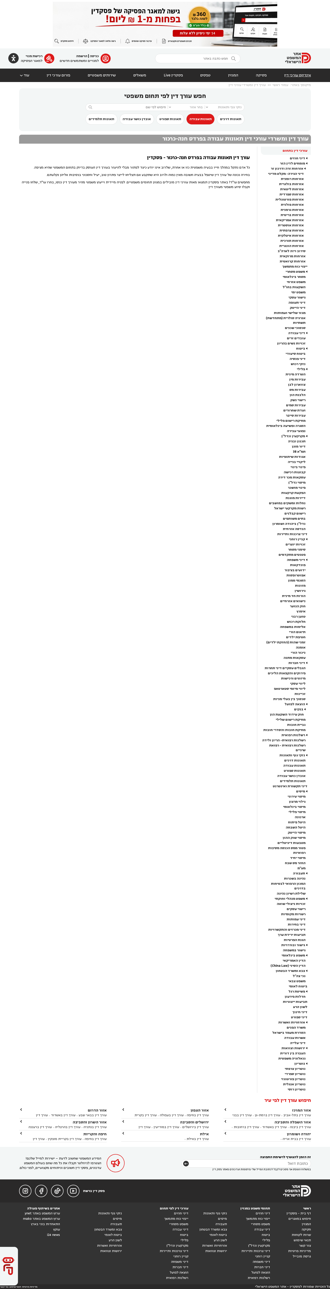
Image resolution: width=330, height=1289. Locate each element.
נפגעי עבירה (296, 431)
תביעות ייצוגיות (295, 1001)
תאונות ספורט (170, 119)
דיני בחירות (297, 924)
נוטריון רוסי (297, 1089)
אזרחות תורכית (292, 240)
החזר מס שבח (295, 863)
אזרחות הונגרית (291, 246)
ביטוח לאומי (298, 986)
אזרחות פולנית (292, 204)
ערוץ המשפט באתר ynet (42, 1213)
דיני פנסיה (298, 359)
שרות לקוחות (301, 1235)
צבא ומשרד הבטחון (290, 971)
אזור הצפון (200, 1110)
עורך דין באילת (198, 1139)
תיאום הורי (297, 632)
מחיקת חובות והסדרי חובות (284, 730)
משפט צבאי (297, 981)
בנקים (298, 709)
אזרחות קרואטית (293, 261)
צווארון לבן (297, 384)
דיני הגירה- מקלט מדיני (286, 173)
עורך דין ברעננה (40, 1127)
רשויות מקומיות (293, 914)
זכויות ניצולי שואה (291, 904)
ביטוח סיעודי (296, 353)
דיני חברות (296, 663)
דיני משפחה (296, 560)
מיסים (300, 791)
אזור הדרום (97, 1110)
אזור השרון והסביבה (90, 1122)
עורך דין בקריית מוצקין (64, 1139)
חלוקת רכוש (296, 621)
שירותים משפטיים (102, 75)
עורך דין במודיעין (166, 1127)
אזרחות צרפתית (291, 230)
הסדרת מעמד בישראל (289, 1032)
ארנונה (300, 817)
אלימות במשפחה (293, 627)
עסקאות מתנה (295, 657)
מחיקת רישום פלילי (291, 420)
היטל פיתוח (297, 822)
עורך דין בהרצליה (67, 1127)
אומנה (301, 647)
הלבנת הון (298, 395)
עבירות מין (297, 379)
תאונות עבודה (200, 119)
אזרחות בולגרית (291, 184)
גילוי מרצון (297, 801)
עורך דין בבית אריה (297, 1139)
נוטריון (299, 1063)
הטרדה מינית (296, 374)
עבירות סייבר (296, 415)
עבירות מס (297, 389)
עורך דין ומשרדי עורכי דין (247, 85)
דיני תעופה (297, 302)
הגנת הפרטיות (295, 940)
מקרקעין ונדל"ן (293, 436)
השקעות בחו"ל (294, 287)
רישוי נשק (298, 400)
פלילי (301, 369)
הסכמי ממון (297, 580)
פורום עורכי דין (58, 75)
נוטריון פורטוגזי (293, 1079)
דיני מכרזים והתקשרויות (287, 929)
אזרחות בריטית (292, 215)
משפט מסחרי (295, 271)
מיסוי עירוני (297, 796)
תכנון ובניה (297, 441)
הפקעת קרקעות (293, 493)
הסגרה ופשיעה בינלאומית (286, 426)
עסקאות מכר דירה (292, 477)
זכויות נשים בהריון (291, 343)
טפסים (205, 75)
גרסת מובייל (302, 1256)
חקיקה (306, 1229)
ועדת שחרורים (294, 410)
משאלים (139, 75)
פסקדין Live (173, 75)
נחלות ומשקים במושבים (287, 503)
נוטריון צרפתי (295, 1068)
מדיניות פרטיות (299, 1251)
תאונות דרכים (230, 119)
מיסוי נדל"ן (297, 482)
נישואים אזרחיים (293, 601)
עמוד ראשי (280, 85)
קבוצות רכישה (295, 472)
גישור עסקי (297, 297)
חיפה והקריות (95, 1134)
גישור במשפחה (294, 950)
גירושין (300, 590)
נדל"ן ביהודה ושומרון (289, 523)
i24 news (53, 1235)
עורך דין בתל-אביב (297, 1115)
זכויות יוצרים (296, 544)
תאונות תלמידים (101, 119)
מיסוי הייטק (297, 832)
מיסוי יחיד (298, 858)
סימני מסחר (297, 549)
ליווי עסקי (298, 683)
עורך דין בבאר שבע (93, 1115)
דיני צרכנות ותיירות (292, 534)
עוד (24, 75)
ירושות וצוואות (293, 1048)
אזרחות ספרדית (291, 194)
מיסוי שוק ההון (294, 837)
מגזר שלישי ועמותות (290, 313)
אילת (204, 1134)
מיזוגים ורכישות (293, 678)
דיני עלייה (298, 1043)
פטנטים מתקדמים (292, 554)
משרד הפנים (296, 1027)
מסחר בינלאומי (294, 277)
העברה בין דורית (293, 1053)
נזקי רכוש (298, 364)
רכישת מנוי (34, 56)
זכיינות (300, 694)
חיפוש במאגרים (299, 1218)
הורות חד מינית (294, 596)
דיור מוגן (299, 446)
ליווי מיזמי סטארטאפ (290, 688)
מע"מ (301, 868)
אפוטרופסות (296, 575)
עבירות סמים (296, 405)
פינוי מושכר (297, 487)
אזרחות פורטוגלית (289, 199)
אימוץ (301, 611)
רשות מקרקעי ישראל (290, 508)
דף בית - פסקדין (298, 1213)
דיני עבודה (296, 333)
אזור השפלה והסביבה (293, 1122)
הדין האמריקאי (294, 960)
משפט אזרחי (296, 282)
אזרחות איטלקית (291, 235)
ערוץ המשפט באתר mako (41, 1218)
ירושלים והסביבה (194, 1122)
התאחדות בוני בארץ (45, 1224)
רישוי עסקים (296, 909)
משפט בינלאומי (293, 955)
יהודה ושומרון (299, 1134)
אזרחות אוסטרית (291, 225)
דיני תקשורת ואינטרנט (290, 786)
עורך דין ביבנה (300, 1127)
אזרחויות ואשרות (291, 1022)
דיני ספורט (299, 1017)
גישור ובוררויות (293, 945)
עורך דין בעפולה (171, 1115)
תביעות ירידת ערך (292, 934)
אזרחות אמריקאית (290, 220)
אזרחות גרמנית (292, 210)
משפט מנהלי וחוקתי (290, 898)
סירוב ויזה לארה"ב (292, 251)
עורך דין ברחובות (246, 1127)
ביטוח (300, 348)
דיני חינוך (299, 1012)
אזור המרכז (301, 1110)
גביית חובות (296, 724)
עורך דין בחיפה (198, 1115)
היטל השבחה (296, 827)
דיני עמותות (296, 919)
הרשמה (81, 56)
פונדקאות (298, 565)
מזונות (300, 585)
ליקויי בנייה (297, 462)
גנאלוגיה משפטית (292, 1058)
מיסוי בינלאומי (294, 807)
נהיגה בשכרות (295, 878)
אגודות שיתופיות (292, 456)
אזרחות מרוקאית (293, 256)
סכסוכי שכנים (295, 328)
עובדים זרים (296, 338)
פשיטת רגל (296, 991)
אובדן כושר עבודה (137, 119)
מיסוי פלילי (297, 812)
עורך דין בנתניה (95, 1127)
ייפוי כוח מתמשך (294, 266)
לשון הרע (300, 1007)
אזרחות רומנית (292, 179)
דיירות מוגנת (296, 498)
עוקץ (56, 1229)
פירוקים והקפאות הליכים (287, 673)
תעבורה (299, 873)
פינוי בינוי (298, 467)
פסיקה (261, 75)
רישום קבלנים (295, 513)
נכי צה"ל (299, 976)
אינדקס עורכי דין (297, 75)
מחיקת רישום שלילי (291, 719)
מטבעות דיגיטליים (291, 843)
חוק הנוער (298, 606)
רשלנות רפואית (293, 735)
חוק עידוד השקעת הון (287, 714)
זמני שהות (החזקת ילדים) (286, 642)
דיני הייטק (298, 307)
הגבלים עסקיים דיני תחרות (285, 668)
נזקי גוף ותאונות (292, 755)
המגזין (233, 75)
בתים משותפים (294, 518)
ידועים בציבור (295, 570)
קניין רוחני (297, 539)
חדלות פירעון (295, 996)
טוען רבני (298, 616)
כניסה (94, 56)
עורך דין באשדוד (274, 1127)
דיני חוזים (297, 158)
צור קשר (305, 1245)
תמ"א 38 (299, 451)
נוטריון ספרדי (295, 1074)
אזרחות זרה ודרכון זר (287, 168)
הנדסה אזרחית (294, 529)
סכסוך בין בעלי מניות (289, 699)
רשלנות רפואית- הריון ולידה (284, 740)
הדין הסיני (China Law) (288, 965)
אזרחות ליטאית (292, 189)
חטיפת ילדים (296, 637)
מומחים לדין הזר (292, 163)
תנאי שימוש (302, 1240)
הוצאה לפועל (295, 704)
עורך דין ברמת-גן (267, 1115)
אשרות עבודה (295, 1038)
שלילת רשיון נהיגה (291, 893)
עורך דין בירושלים (195, 1127)
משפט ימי (298, 292)
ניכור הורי (298, 652)
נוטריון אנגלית (294, 1084)
